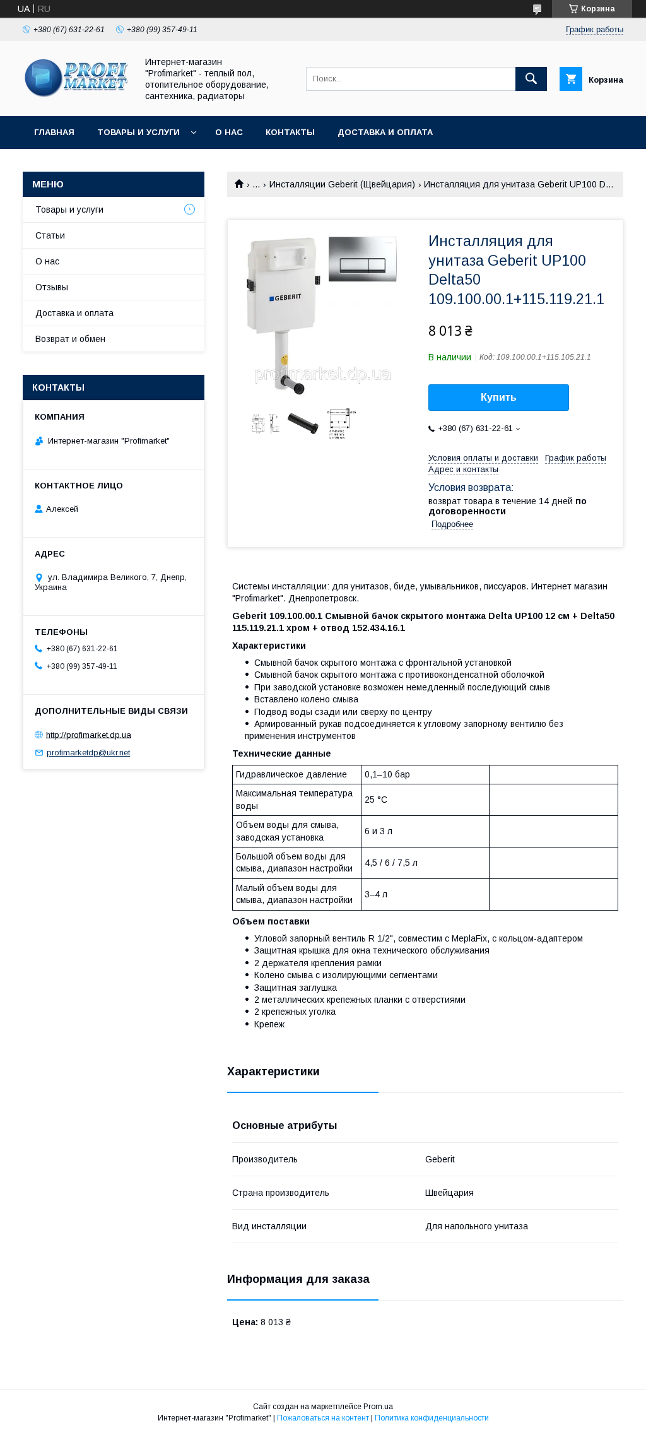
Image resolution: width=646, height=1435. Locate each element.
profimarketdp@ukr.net (88, 752)
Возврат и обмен (70, 339)
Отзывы (51, 287)
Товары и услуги (138, 132)
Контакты (290, 132)
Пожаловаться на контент (323, 1418)
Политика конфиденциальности (432, 1418)
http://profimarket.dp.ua (88, 734)
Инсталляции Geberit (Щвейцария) (342, 184)
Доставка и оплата (385, 132)
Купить (499, 397)
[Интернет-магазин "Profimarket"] (76, 100)
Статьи (50, 235)
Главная (54, 132)
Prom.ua (378, 1406)
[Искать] (531, 79)
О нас (229, 132)
